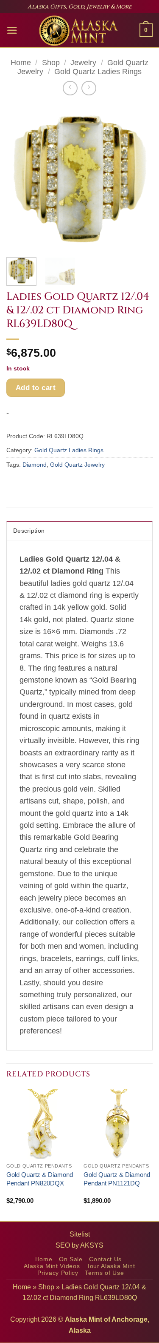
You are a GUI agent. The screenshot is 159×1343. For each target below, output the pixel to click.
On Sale (71, 1259)
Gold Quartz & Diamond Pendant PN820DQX (39, 1179)
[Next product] (70, 88)
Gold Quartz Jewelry (77, 464)
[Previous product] (88, 88)
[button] (12, 30)
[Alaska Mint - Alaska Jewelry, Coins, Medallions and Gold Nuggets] (78, 30)
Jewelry (83, 62)
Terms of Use (104, 1273)
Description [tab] (29, 530)
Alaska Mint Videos (52, 1266)
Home (21, 62)
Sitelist (80, 1234)
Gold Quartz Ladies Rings (98, 71)
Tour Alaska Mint (110, 1266)
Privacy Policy (57, 1273)
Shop (51, 62)
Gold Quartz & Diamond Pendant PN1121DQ (117, 1179)
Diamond (34, 464)
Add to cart (36, 387)
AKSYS (91, 1245)
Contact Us (105, 1259)
